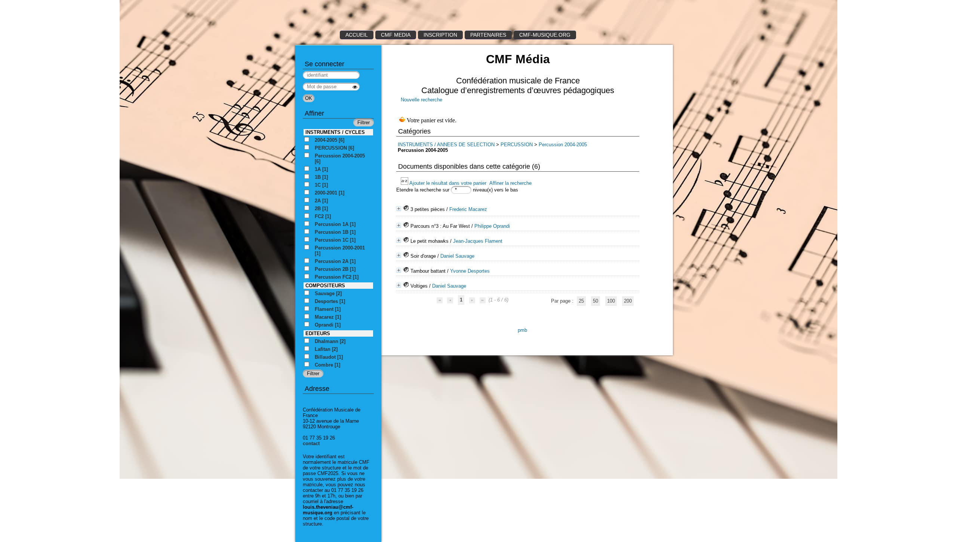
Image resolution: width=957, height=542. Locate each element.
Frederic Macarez (468, 209)
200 (628, 301)
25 (581, 301)
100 (611, 301)
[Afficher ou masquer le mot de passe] (355, 87)
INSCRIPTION (440, 35)
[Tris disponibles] (405, 183)
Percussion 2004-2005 (563, 144)
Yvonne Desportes (470, 271)
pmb (522, 330)
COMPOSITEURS (325, 285)
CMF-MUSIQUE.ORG (544, 35)
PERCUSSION (517, 144)
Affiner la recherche (510, 183)
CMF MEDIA (395, 35)
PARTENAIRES (488, 35)
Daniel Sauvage (457, 256)
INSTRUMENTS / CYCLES (335, 132)
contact (311, 443)
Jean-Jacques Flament (477, 241)
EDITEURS (317, 333)
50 (595, 301)
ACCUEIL (356, 35)
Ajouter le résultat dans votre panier (447, 183)
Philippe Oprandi (492, 226)
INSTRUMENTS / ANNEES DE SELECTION (446, 144)
